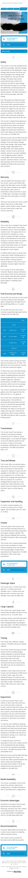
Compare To (16, 8)
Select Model (10, 8)
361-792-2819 (14, 864)
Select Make (4, 8)
